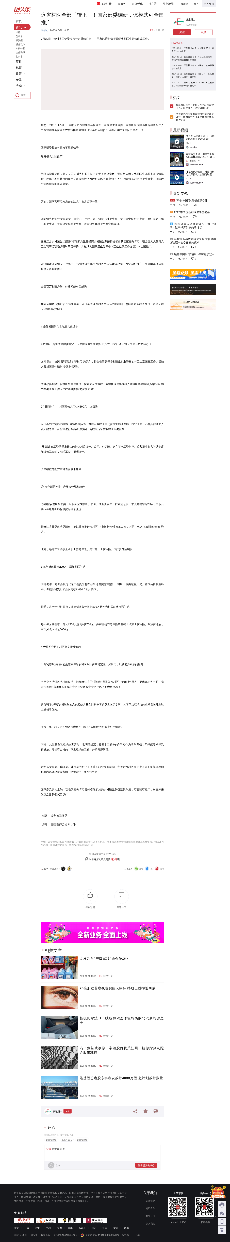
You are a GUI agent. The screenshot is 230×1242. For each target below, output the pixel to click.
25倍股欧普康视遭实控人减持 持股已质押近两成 (118, 988)
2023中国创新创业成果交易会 (192, 212)
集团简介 (150, 1200)
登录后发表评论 (146, 1165)
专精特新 (20, 48)
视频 (19, 67)
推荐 (18, 32)
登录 (49, 1149)
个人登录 (209, 3)
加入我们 (150, 1223)
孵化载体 (20, 44)
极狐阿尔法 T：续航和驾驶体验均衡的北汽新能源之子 (122, 1020)
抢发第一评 (159, 30)
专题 (19, 79)
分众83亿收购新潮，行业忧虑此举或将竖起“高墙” (200, 137)
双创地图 (168, 4)
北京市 (19, 56)
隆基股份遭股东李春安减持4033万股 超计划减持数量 (121, 1078)
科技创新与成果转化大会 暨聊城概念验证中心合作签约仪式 (193, 240)
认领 (203, 32)
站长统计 (127, 1234)
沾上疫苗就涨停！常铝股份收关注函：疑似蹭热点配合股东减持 (122, 1050)
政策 (19, 73)
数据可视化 (51, 1139)
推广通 (153, 4)
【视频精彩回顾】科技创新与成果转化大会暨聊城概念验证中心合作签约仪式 (200, 174)
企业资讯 (20, 52)
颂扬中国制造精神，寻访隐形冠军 (194, 254)
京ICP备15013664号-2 (65, 1234)
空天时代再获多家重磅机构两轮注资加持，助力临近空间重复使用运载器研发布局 (195, 116)
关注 (67, 1111)
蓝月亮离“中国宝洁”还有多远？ (104, 958)
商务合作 (150, 1215)
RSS (137, 1234)
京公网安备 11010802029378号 (102, 1234)
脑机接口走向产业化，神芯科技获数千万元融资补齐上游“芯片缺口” (195, 106)
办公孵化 (137, 4)
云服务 (122, 4)
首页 (19, 21)
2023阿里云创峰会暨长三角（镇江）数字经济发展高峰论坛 (193, 225)
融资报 (19, 40)
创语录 (19, 36)
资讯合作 (150, 1208)
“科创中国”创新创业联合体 (192, 200)
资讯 (19, 27)
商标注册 (106, 4)
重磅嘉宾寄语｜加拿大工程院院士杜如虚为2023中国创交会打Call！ (200, 156)
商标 (19, 61)
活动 (19, 85)
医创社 (44, 30)
